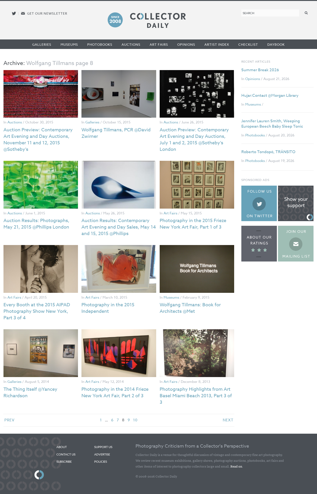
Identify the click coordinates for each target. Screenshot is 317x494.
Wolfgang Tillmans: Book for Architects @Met (190, 308)
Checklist (248, 44)
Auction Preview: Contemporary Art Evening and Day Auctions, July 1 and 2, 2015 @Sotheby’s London (194, 139)
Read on (236, 466)
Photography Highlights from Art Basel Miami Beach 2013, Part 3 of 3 (196, 396)
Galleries (41, 44)
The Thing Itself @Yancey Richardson (30, 392)
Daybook (276, 44)
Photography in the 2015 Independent (107, 308)
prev (9, 420)
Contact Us (65, 454)
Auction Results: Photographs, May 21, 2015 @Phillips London (36, 223)
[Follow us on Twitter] (14, 13)
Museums (69, 44)
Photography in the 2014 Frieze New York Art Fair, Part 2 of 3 (115, 392)
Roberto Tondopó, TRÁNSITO (268, 152)
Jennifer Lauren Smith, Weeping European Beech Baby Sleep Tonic (272, 123)
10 (135, 420)
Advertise (102, 454)
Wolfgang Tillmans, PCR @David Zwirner (116, 133)
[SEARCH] (306, 12)
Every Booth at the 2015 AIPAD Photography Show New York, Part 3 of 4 (36, 311)
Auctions (131, 44)
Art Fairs (159, 44)
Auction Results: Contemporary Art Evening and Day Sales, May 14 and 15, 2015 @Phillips (118, 227)
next (228, 420)
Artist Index (216, 44)
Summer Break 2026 (260, 70)
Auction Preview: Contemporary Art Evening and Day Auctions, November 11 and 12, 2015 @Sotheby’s (38, 139)
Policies (100, 461)
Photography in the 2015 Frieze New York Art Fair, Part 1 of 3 (193, 223)
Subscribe (64, 461)
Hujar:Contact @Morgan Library (269, 95)
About (61, 447)
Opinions (186, 44)
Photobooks (99, 44)
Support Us (103, 447)
